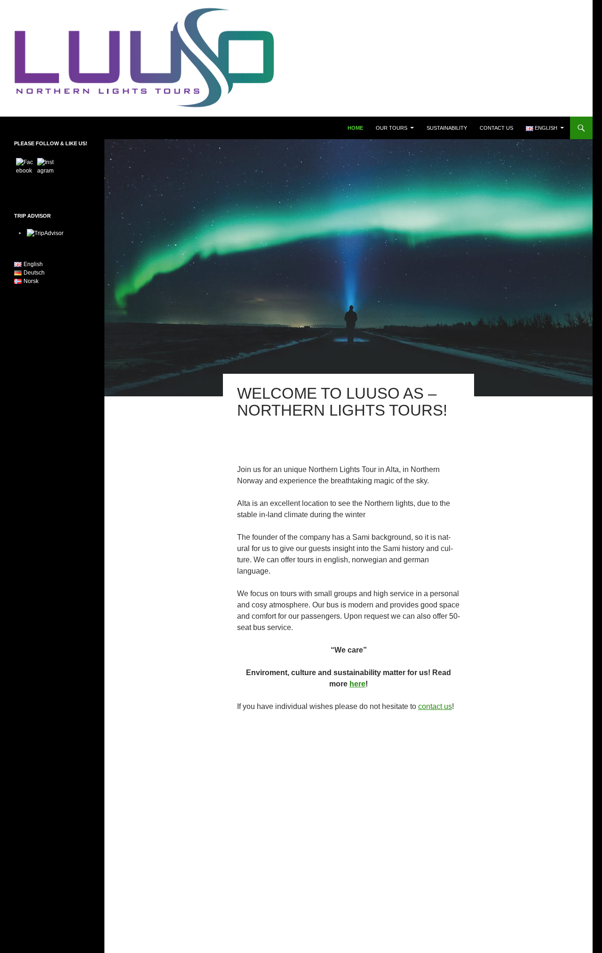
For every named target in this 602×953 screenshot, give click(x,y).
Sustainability (447, 128)
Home (355, 128)
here (357, 684)
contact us (435, 706)
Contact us (496, 128)
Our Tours (391, 128)
